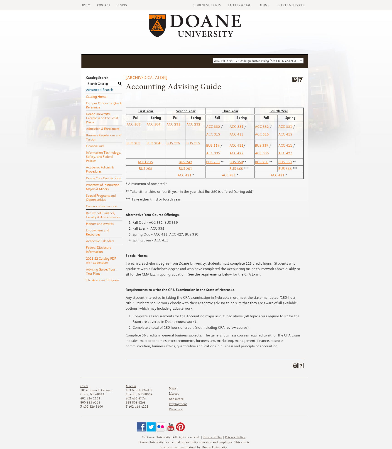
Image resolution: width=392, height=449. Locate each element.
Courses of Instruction (101, 206)
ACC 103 (133, 124)
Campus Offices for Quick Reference (104, 105)
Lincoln (131, 386)
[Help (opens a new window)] (300, 79)
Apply (85, 5)
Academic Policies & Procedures (100, 169)
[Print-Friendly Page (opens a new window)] (294, 79)
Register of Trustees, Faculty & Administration (103, 215)
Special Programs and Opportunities (101, 197)
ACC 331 (236, 127)
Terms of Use (212, 437)
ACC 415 (236, 134)
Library (174, 394)
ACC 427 (236, 153)
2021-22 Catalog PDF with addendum (101, 260)
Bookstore (176, 399)
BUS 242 (185, 162)
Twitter (151, 427)
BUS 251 (185, 169)
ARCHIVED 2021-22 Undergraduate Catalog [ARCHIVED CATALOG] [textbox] (256, 61)
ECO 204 (153, 143)
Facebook (141, 427)
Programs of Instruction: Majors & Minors (103, 187)
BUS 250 (213, 162)
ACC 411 (236, 145)
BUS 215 (193, 143)
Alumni (265, 5)
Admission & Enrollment (103, 129)
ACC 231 (173, 124)
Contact (103, 5)
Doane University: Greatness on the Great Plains (102, 118)
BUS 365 (236, 169)
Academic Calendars (100, 241)
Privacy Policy (235, 437)
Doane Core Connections (103, 178)
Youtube (170, 427)
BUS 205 (145, 169)
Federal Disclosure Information (98, 250)
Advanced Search (99, 90)
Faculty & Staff (240, 5)
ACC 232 (193, 124)
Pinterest (180, 427)
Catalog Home (96, 97)
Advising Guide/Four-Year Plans (101, 271)
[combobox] (258, 60)
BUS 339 (213, 145)
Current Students (207, 5)
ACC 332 (213, 127)
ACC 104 (153, 124)
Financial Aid (95, 146)
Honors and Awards (100, 224)
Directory (176, 409)
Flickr (160, 427)
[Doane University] (195, 36)
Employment (178, 404)
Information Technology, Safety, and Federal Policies (103, 157)
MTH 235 (145, 162)
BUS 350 (236, 162)
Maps (172, 388)
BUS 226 (173, 143)
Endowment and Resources (97, 232)
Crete (84, 386)
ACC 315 (213, 134)
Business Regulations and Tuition (103, 137)
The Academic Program (102, 280)
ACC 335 (213, 153)
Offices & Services (290, 5)
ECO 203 (133, 143)
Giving (122, 5)
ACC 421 (184, 175)
